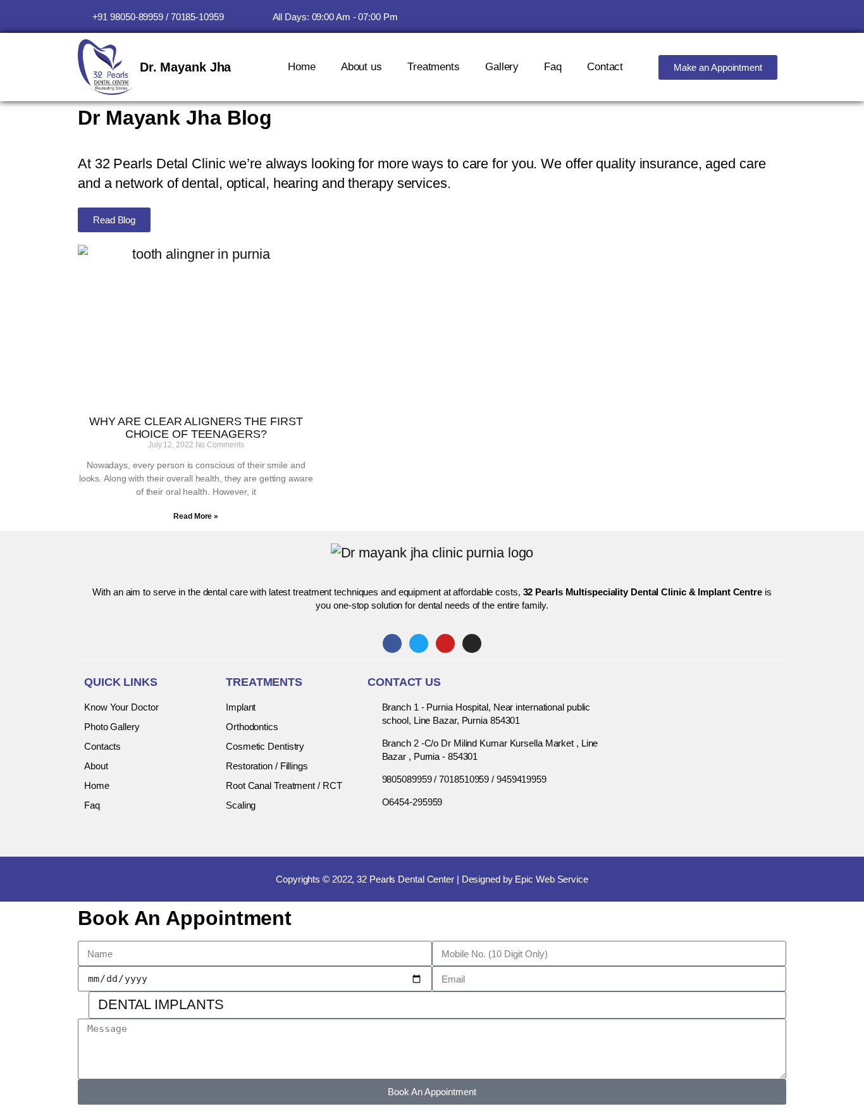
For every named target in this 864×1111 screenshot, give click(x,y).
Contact (605, 67)
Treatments (433, 67)
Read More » (195, 516)
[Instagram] (776, 16)
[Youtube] (753, 16)
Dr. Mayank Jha (185, 67)
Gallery (502, 67)
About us (361, 67)
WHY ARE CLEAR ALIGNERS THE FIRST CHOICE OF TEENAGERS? (196, 427)
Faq (553, 67)
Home (302, 67)
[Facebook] (729, 16)
